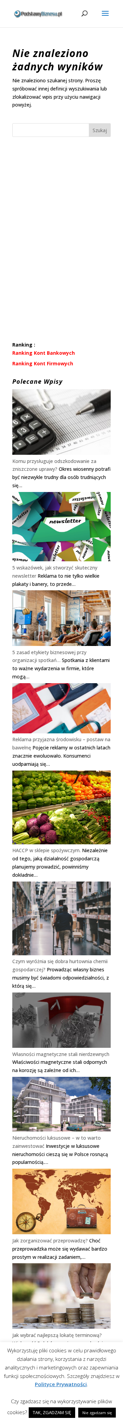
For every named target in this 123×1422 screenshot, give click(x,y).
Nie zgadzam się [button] (97, 1412)
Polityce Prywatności (61, 1384)
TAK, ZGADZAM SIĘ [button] (52, 1412)
